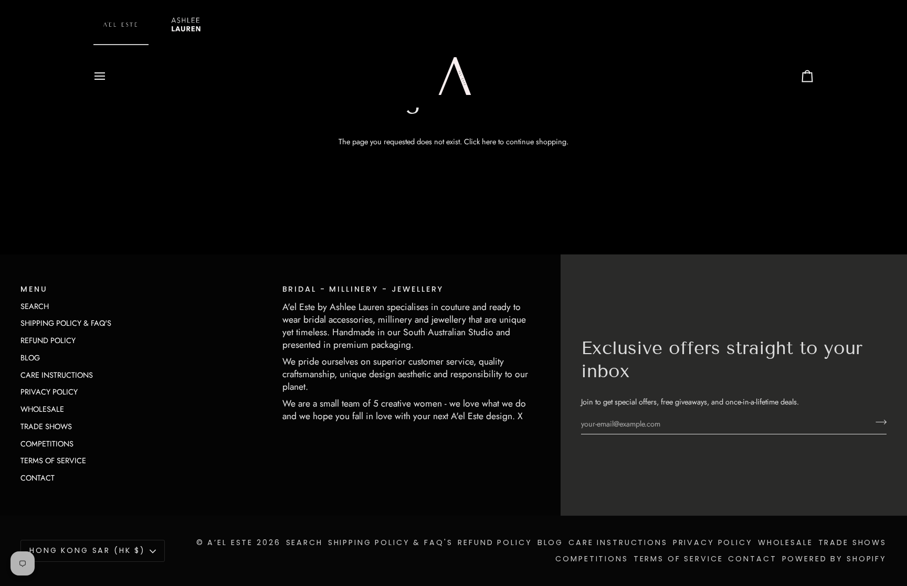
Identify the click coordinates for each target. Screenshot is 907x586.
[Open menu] (109, 76)
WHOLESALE (42, 408)
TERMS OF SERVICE (53, 460)
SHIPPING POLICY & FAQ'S (65, 322)
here (489, 141)
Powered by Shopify (834, 558)
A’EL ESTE (230, 542)
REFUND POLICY (48, 340)
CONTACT (37, 477)
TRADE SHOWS (46, 426)
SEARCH (34, 306)
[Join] (878, 422)
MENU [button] (33, 289)
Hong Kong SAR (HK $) (87, 550)
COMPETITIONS (46, 443)
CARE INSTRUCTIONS (56, 374)
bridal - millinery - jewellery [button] (363, 289)
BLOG (30, 357)
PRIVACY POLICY (49, 391)
